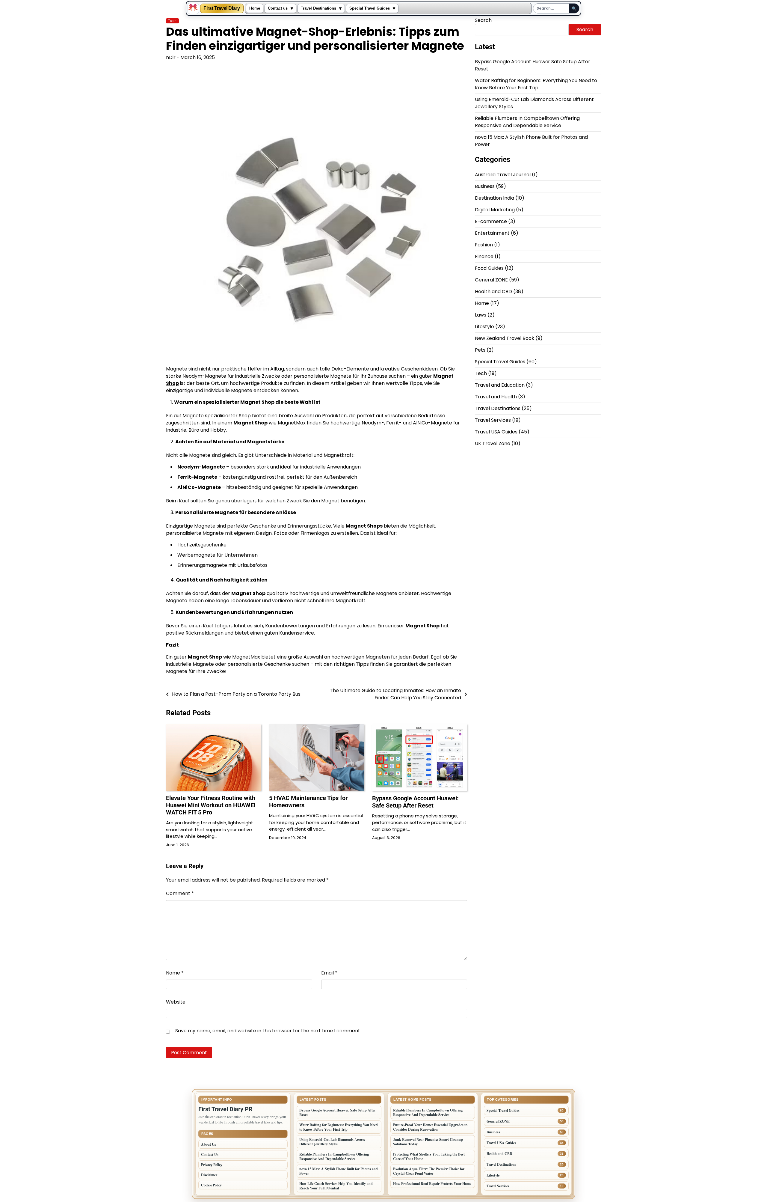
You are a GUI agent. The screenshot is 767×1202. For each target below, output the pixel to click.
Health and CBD (493, 291)
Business (485, 186)
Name (175, 972)
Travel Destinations (318, 8)
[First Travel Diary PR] (193, 8)
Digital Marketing (495, 210)
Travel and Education (500, 385)
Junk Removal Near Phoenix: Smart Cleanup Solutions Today (428, 1142)
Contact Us (209, 1154)
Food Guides (489, 268)
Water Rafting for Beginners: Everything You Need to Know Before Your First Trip (536, 84)
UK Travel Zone (492, 443)
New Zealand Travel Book (504, 338)
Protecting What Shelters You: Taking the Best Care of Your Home (429, 1156)
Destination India (494, 198)
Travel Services (493, 420)
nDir (171, 57)
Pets (480, 350)
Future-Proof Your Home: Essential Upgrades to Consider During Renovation (430, 1127)
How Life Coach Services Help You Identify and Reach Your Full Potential (336, 1186)
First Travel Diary (221, 8)
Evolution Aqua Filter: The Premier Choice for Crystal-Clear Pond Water (428, 1171)
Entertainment (492, 233)
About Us (208, 1144)
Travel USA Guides (496, 432)
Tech (172, 21)
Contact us (278, 8)
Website (175, 1001)
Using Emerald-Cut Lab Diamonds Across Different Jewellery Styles (332, 1142)
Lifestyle (484, 326)
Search (483, 20)
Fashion (484, 245)
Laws (480, 315)
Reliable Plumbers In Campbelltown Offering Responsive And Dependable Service (527, 122)
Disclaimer (209, 1174)
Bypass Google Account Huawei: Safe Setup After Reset (415, 802)
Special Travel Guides (369, 8)
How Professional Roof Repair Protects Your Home (432, 1183)
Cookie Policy (211, 1185)
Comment (180, 893)
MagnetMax (292, 422)
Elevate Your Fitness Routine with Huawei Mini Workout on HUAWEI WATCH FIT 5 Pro (211, 805)
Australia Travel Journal (503, 174)
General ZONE (491, 280)
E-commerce (491, 221)
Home (254, 8)
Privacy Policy (211, 1164)
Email (329, 972)
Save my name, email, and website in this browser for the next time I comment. (268, 1030)
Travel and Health (496, 397)
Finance (484, 256)
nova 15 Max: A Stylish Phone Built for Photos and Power (338, 1171)
